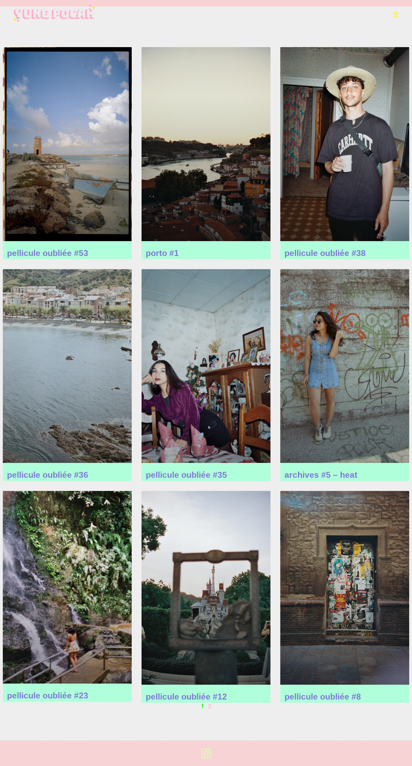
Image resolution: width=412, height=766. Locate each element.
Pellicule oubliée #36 (47, 474)
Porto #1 (162, 253)
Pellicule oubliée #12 (186, 696)
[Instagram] (206, 753)
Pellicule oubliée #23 (47, 695)
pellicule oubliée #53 (47, 253)
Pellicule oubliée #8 (322, 696)
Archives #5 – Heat (320, 474)
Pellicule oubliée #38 (325, 253)
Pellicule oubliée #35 (186, 474)
